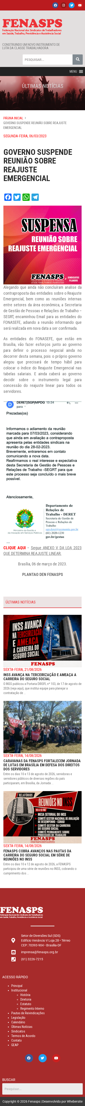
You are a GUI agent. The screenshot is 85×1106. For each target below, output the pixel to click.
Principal (16, 986)
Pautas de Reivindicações (28, 1013)
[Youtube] (80, 5)
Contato (16, 1040)
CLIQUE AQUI (14, 547)
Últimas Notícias (21, 1027)
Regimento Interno (32, 1008)
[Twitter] (72, 5)
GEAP (15, 1045)
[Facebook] (55, 5)
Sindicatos (18, 1031)
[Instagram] (63, 5)
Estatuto (25, 1004)
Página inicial (13, 118)
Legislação (18, 1017)
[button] (73, 71)
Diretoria (25, 999)
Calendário (18, 1022)
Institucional (19, 990)
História (25, 995)
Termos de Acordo (23, 1036)
